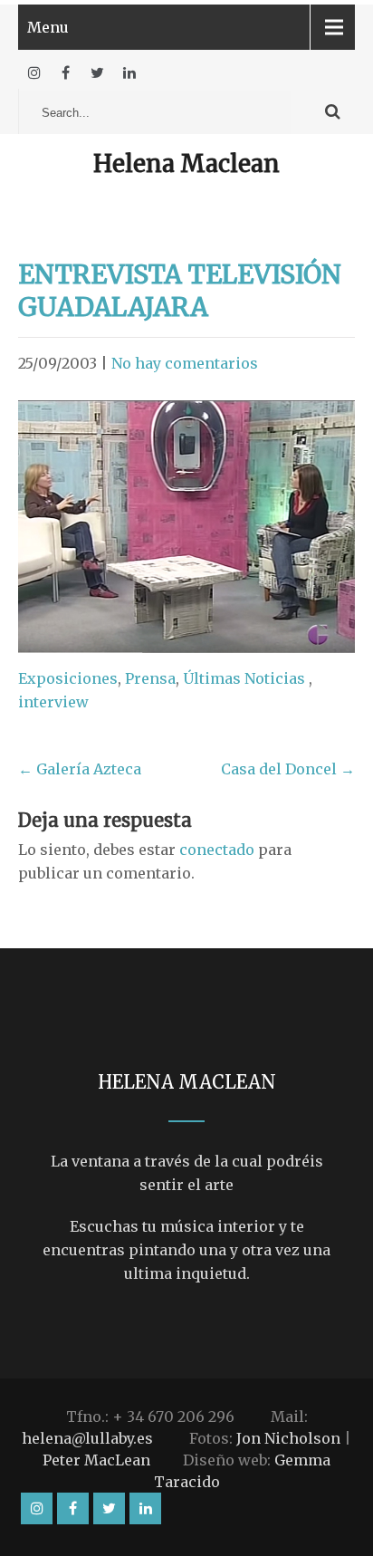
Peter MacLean (96, 1460)
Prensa (150, 678)
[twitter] (97, 73)
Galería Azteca (79, 769)
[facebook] (65, 73)
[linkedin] (129, 73)
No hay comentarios (184, 363)
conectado (216, 849)
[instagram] (34, 73)
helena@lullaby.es (87, 1438)
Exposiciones (68, 678)
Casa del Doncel (288, 769)
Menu (48, 27)
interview (53, 702)
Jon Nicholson (288, 1438)
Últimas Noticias (244, 678)
